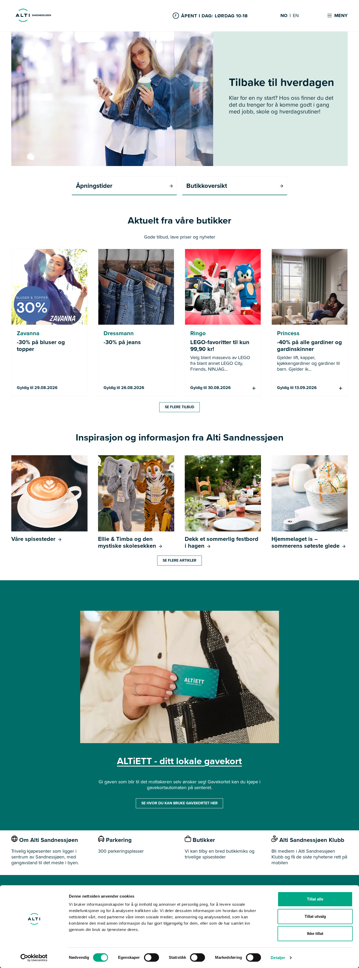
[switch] (151, 957)
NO (284, 15)
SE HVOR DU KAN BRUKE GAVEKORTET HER (179, 803)
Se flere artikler (179, 560)
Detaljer (278, 957)
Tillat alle (315, 899)
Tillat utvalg (315, 916)
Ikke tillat (315, 933)
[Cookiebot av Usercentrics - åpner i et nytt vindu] (34, 958)
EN (296, 15)
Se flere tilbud (179, 407)
